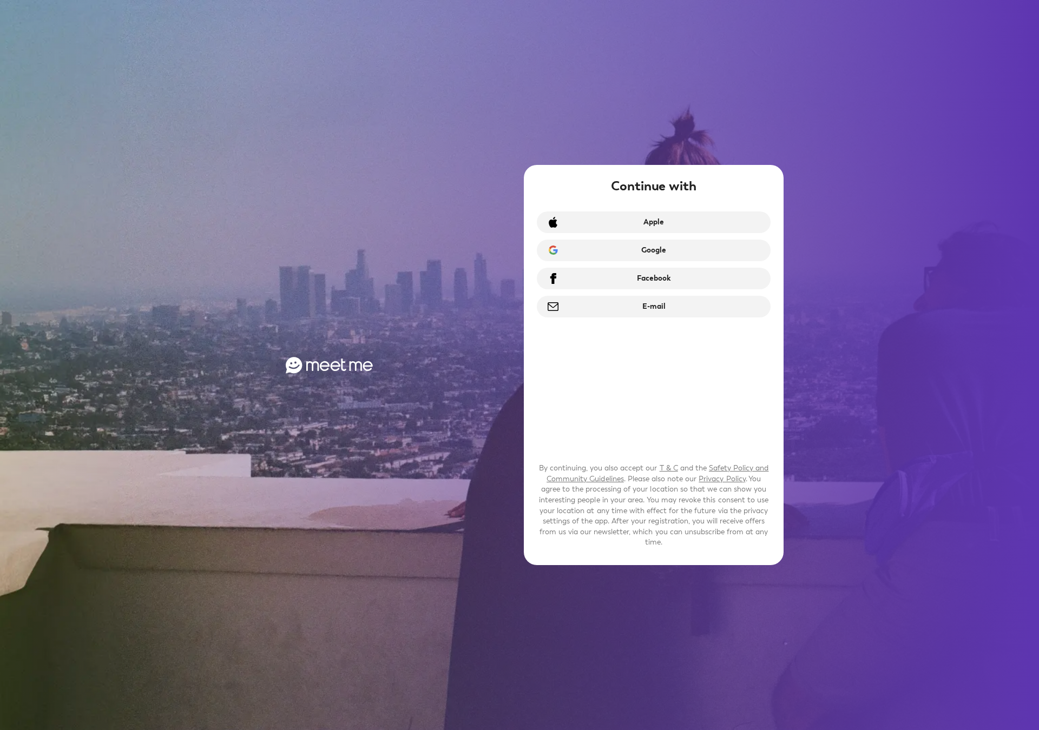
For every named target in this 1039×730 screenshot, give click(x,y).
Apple (653, 222)
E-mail (654, 306)
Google (653, 250)
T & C (669, 468)
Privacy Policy (722, 478)
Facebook (653, 278)
